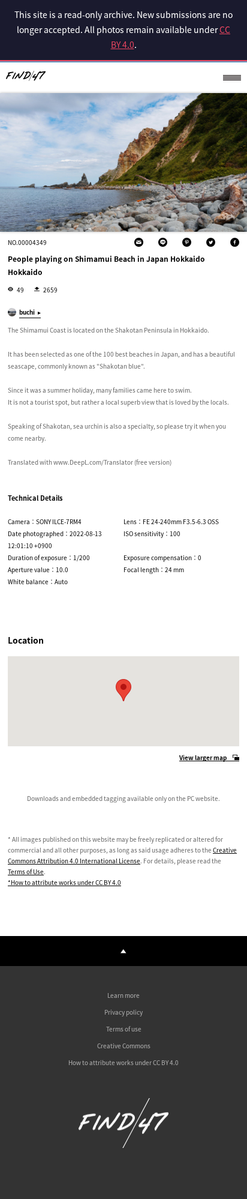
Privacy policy (123, 1011)
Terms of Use (26, 871)
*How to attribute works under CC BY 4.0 (64, 882)
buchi (27, 311)
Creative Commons (123, 1045)
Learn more (123, 995)
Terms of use (123, 1028)
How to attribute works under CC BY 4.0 (123, 1062)
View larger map (203, 758)
